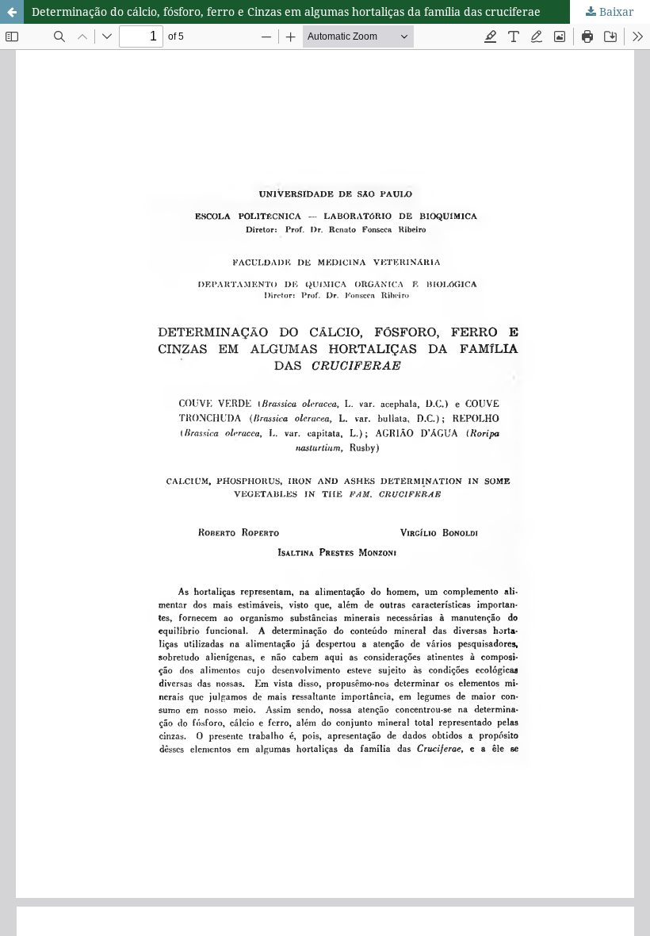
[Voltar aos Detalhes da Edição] (12, 12)
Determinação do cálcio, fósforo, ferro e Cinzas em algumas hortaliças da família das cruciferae (286, 11)
